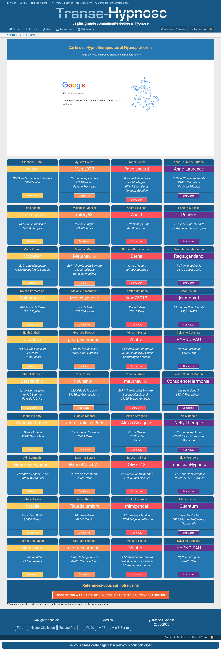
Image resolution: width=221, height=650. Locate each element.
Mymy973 (84, 169)
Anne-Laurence (189, 169)
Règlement (170, 637)
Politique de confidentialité (189, 637)
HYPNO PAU (189, 339)
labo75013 (136, 298)
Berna (136, 256)
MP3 (25, 2)
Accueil (16, 29)
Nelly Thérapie (189, 422)
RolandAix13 (32, 298)
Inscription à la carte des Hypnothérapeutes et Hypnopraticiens (110, 595)
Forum (21, 628)
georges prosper (84, 339)
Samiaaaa (32, 548)
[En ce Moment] (211, 29)
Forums (33, 29)
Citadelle (32, 339)
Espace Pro (86, 2)
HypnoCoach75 (84, 464)
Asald (136, 214)
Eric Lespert (32, 214)
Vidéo (13, 2)
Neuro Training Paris (84, 422)
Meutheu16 (84, 256)
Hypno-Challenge (64, 2)
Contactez (32, 195)
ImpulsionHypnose (188, 464)
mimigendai (136, 506)
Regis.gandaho (188, 256)
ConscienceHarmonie (188, 381)
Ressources (66, 29)
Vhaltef (136, 339)
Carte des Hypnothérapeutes (113, 2)
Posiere (188, 214)
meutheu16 (135, 381)
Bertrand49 (32, 381)
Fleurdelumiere (84, 506)
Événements (87, 29)
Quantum (189, 506)
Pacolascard (136, 169)
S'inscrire (30, 35)
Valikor (32, 169)
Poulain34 (84, 381)
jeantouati (189, 298)
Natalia (32, 506)
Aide (206, 637)
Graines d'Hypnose (32, 464)
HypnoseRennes (32, 422)
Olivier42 (136, 464)
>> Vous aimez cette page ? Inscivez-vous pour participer (111, 645)
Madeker (32, 256)
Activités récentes (15, 35)
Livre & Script (41, 2)
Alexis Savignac (136, 422)
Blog (48, 29)
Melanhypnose (84, 298)
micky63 (84, 214)
